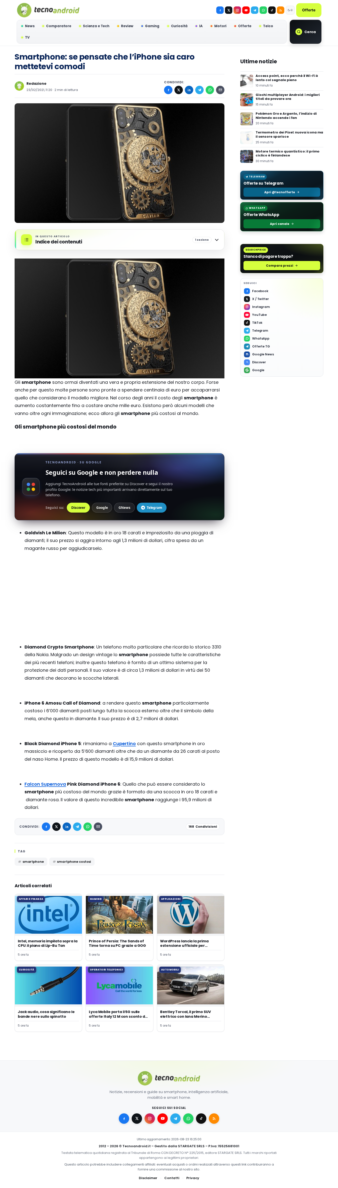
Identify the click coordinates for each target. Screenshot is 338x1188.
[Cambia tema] (290, 10)
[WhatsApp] (210, 90)
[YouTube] (246, 10)
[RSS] (280, 10)
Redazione (36, 83)
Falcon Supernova (45, 784)
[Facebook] (220, 10)
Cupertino (124, 743)
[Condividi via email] (220, 90)
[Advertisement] (119, 604)
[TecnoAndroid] (48, 10)
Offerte (308, 10)
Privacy (192, 1178)
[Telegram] (254, 10)
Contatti (171, 1178)
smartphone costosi (74, 861)
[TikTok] (272, 10)
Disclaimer (148, 1178)
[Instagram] (237, 10)
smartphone (33, 861)
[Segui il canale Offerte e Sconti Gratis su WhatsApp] (263, 10)
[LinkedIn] (189, 90)
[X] (228, 10)
